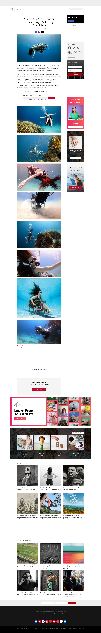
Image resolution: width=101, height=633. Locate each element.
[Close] (69, 302)
